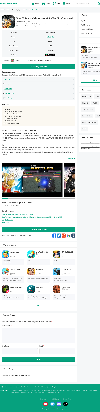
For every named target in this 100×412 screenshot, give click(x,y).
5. (7, 98)
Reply (39, 359)
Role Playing (50, 37)
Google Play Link (7, 220)
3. (7, 88)
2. (7, 84)
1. (6, 79)
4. (8, 93)
